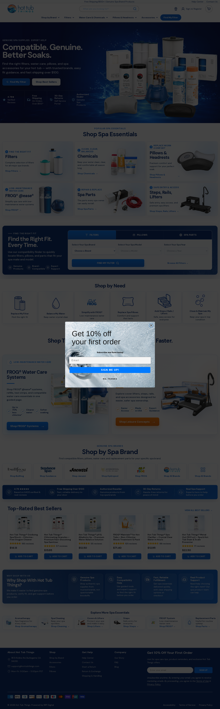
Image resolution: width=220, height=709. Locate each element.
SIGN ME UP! (110, 370)
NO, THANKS (110, 379)
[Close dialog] (151, 325)
